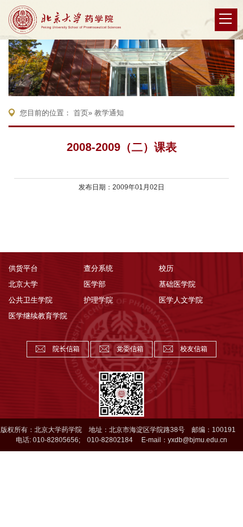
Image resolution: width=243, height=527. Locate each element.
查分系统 (98, 268)
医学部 (95, 284)
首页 (80, 113)
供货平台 (23, 268)
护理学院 (98, 300)
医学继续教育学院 (37, 316)
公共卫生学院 (30, 300)
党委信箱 (130, 349)
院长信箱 (66, 349)
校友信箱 (193, 349)
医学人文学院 (181, 300)
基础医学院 (177, 284)
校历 (166, 268)
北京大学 (23, 284)
